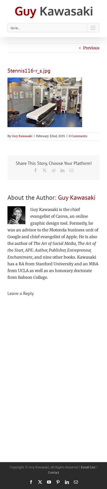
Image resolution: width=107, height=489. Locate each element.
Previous (91, 47)
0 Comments (78, 136)
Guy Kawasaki (22, 136)
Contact (53, 472)
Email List (88, 467)
